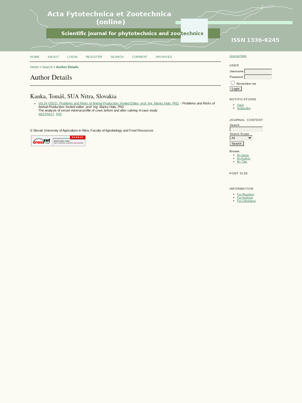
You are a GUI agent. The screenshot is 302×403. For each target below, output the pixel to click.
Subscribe (244, 108)
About (53, 56)
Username (237, 71)
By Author (243, 158)
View (240, 105)
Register (94, 56)
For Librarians (246, 200)
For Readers (245, 194)
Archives (164, 56)
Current (139, 56)
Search (117, 56)
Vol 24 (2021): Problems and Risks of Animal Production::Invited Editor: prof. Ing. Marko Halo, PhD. (108, 103)
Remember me (246, 83)
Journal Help (238, 56)
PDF (59, 114)
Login (72, 56)
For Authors (245, 197)
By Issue (243, 155)
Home (35, 56)
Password (236, 76)
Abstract (46, 114)
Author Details (67, 67)
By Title (242, 161)
